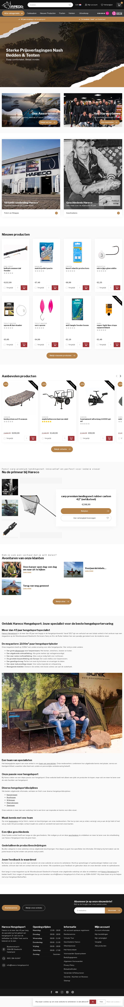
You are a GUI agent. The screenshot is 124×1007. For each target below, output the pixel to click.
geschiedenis (74, 835)
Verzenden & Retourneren (74, 973)
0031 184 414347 (13, 958)
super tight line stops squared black (107, 326)
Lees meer (27, 572)
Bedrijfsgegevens (70, 957)
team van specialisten (47, 763)
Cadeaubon (31, 13)
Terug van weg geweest (36, 585)
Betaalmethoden (70, 969)
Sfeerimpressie (69, 946)
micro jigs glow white (106, 268)
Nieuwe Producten (48, 13)
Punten (62, 13)
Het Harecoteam (70, 950)
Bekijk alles (60, 601)
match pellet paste (44, 268)
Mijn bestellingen (101, 934)
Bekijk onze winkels (34, 908)
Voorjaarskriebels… (95, 568)
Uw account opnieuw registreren (76, 930)
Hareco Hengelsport (9, 633)
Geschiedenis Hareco (72, 942)
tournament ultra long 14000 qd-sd (95, 420)
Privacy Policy (69, 965)
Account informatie (102, 930)
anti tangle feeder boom (77, 325)
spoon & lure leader (13, 325)
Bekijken (84, 511)
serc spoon (40, 325)
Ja (93, 1002)
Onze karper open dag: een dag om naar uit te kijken (40, 568)
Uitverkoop (83, 13)
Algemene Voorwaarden (73, 961)
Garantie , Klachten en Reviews (76, 977)
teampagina (13, 821)
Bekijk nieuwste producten (60, 355)
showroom (19, 651)
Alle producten (100, 946)
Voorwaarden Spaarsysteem (75, 953)
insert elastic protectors (77, 268)
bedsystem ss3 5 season (15, 419)
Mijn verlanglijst (101, 938)
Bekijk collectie (60, 449)
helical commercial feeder (12, 269)
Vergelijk (9, 288)
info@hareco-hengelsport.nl (18, 965)
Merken (72, 13)
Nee (101, 1002)
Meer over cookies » (113, 1002)
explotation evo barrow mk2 (55, 419)
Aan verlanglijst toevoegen (84, 518)
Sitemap (67, 981)
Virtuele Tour (69, 938)
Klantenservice (11, 908)
